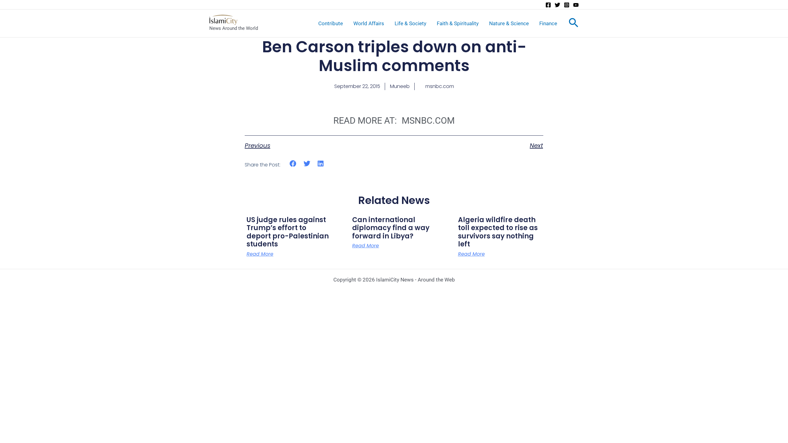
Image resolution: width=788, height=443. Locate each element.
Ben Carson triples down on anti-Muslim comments (394, 56)
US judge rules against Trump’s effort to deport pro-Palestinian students (288, 232)
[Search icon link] (574, 24)
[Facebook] (548, 5)
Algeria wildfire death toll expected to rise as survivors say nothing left (498, 232)
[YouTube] (576, 5)
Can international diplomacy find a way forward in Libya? (390, 228)
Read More (260, 254)
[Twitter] (557, 5)
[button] (293, 163)
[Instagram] (566, 5)
